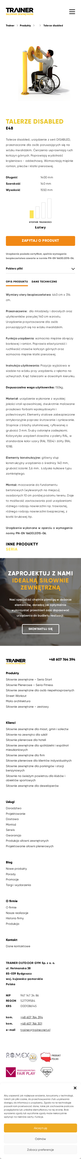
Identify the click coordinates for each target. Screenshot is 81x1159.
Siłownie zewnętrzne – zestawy (27, 706)
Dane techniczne (44, 281)
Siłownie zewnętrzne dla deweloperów (32, 786)
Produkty (25, 25)
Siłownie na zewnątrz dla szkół (26, 734)
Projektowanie (15, 814)
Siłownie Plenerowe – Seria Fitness (29, 685)
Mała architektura (18, 701)
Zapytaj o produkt (40, 240)
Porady (11, 874)
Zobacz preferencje (40, 1150)
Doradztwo (13, 808)
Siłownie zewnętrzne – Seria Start (29, 679)
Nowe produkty (16, 868)
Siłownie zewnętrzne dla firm (25, 755)
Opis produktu (17, 281)
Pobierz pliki (14, 268)
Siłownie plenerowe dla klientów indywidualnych (39, 760)
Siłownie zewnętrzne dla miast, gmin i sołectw (37, 729)
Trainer (10, 25)
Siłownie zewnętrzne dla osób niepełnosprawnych (40, 690)
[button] (75, 1088)
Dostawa (12, 819)
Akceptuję (40, 1128)
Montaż (11, 824)
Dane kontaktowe (18, 946)
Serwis (10, 830)
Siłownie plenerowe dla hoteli (26, 740)
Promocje (12, 879)
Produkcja (12, 924)
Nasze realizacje (17, 913)
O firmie (11, 907)
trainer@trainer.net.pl (35, 1030)
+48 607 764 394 (31, 1017)
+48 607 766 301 (31, 1023)
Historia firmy (15, 918)
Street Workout (16, 696)
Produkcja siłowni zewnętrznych (27, 840)
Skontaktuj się (41, 629)
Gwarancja (13, 835)
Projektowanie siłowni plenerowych (29, 846)
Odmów (40, 1139)
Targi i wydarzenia (18, 885)
